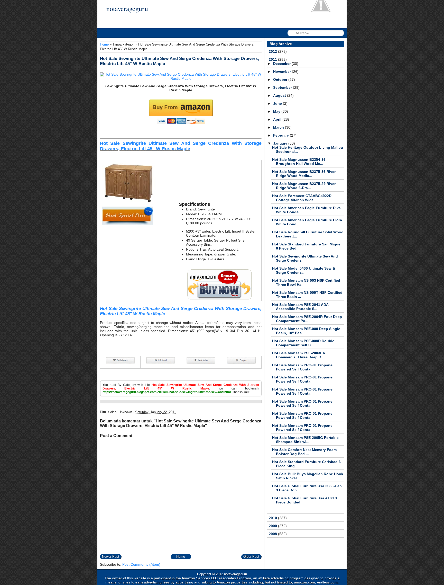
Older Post (251, 557)
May (277, 111)
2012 (273, 51)
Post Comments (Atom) (141, 564)
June (278, 103)
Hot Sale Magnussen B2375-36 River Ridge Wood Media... (304, 174)
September (283, 87)
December (282, 63)
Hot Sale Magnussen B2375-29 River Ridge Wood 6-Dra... (304, 186)
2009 (273, 526)
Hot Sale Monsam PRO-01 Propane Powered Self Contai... (302, 367)
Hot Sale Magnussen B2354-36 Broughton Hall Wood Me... (299, 161)
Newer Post (110, 557)
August (280, 95)
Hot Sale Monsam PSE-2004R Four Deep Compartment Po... (307, 319)
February (281, 135)
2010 (273, 518)
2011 (273, 59)
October (280, 79)
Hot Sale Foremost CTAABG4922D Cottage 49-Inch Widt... (301, 198)
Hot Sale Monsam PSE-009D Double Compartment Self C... (303, 343)
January (280, 143)
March (279, 127)
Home (104, 44)
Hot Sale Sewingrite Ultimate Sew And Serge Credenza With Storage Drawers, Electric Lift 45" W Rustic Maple (181, 146)
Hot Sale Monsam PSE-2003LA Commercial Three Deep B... (298, 355)
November (282, 71)
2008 (273, 534)
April (277, 119)
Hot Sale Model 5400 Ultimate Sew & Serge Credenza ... (303, 270)
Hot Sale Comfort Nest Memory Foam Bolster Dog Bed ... (304, 452)
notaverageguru (127, 8)
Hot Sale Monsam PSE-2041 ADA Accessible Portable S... (300, 307)
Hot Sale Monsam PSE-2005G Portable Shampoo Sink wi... (305, 440)
